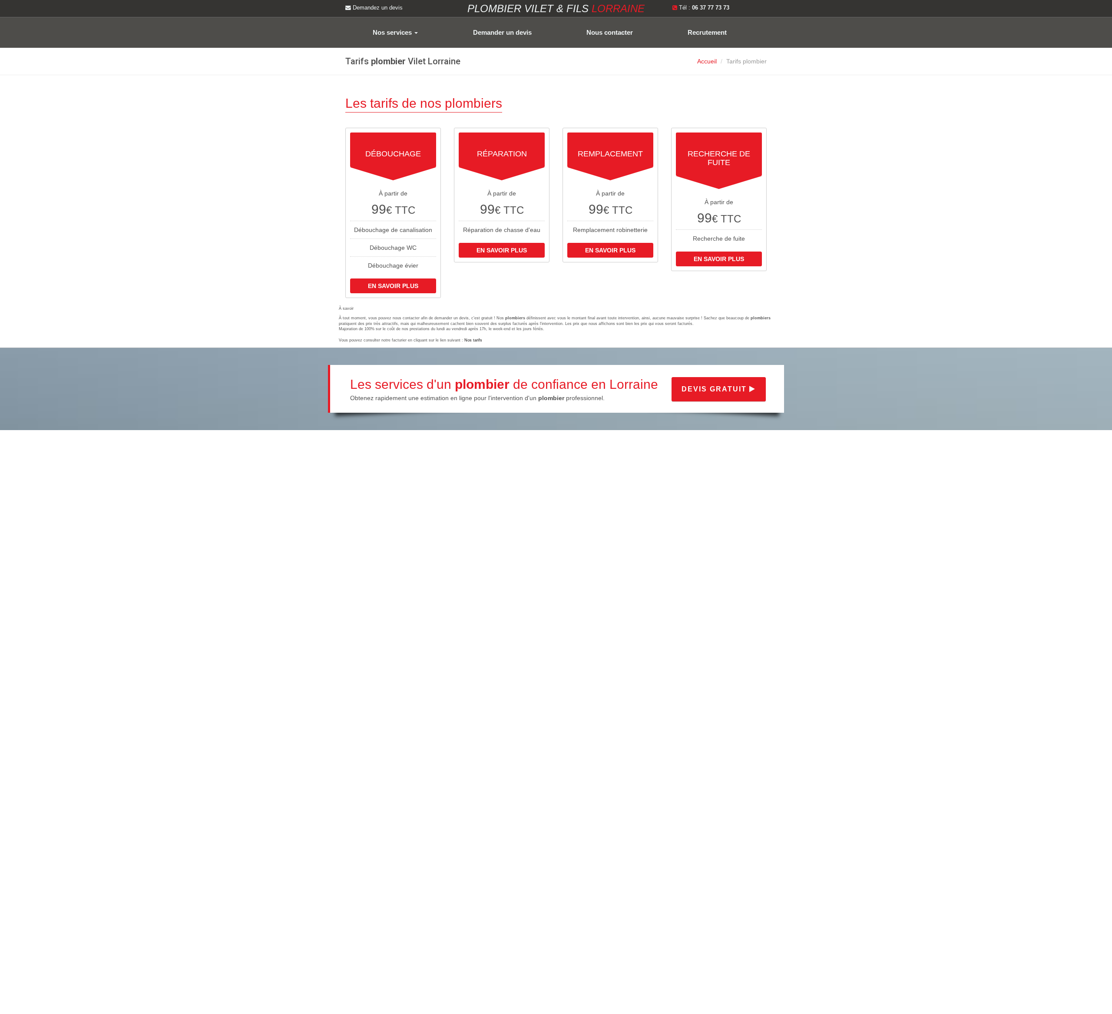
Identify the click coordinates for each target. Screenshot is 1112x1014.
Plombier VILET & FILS (556, 8)
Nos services (393, 32)
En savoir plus (393, 285)
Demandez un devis (377, 8)
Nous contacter (609, 32)
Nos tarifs (473, 340)
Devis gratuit (715, 389)
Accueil (707, 61)
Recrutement (707, 32)
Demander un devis (502, 32)
